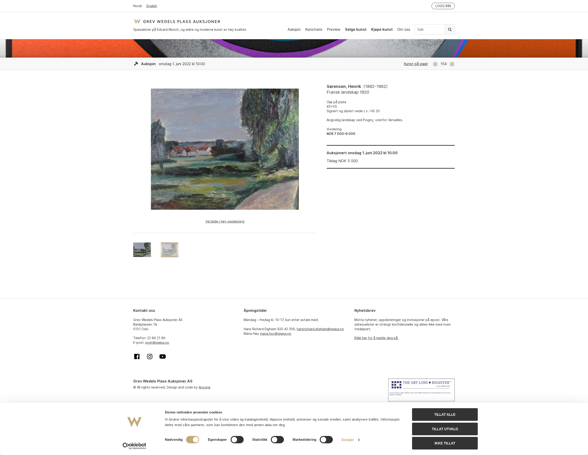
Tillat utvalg (445, 429)
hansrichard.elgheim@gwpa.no (320, 329)
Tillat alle (444, 414)
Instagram (149, 356)
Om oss (403, 29)
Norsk (137, 6)
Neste (452, 64)
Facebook (137, 356)
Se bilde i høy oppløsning (225, 221)
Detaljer (347, 440)
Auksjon (294, 29)
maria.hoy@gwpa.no (275, 333)
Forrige (435, 64)
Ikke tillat (445, 443)
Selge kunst (356, 29)
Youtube (162, 356)
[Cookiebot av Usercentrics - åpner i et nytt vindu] (134, 446)
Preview (333, 29)
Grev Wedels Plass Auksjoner (177, 21)
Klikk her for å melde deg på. (376, 338)
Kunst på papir (416, 63)
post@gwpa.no (157, 342)
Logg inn (443, 6)
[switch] (237, 439)
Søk (450, 29)
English (152, 6)
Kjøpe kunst (382, 29)
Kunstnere (313, 29)
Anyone (204, 387)
